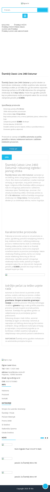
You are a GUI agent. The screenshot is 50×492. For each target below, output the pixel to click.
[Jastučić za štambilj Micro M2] (7, 462)
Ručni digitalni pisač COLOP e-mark (28, 449)
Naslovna (5, 25)
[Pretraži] (42, 10)
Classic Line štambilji (10, 29)
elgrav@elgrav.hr (13, 378)
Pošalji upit (13, 149)
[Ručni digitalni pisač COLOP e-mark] (7, 448)
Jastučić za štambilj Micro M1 (26, 477)
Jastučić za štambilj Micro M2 (26, 463)
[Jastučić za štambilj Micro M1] (7, 476)
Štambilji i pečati (20, 25)
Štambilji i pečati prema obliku (13, 27)
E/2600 (17, 266)
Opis (7, 157)
